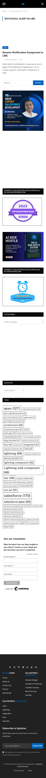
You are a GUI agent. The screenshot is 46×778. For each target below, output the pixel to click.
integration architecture (13, 449)
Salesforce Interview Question (14, 519)
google (17, 445)
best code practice (25, 433)
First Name (9, 566)
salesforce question (10, 523)
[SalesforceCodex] (23, 4)
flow (8, 444)
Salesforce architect (34, 506)
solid (23, 523)
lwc (9, 478)
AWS (26, 429)
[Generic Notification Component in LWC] (23, 37)
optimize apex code (24, 482)
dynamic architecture (30, 441)
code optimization (12, 437)
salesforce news (32, 519)
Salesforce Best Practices (13, 513)
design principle (11, 441)
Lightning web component (22, 470)
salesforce (17, 495)
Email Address (10, 557)
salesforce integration (13, 516)
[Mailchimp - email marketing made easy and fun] (17, 589)
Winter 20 (8, 527)
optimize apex (9, 482)
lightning (13, 453)
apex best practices (31, 409)
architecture (13, 425)
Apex (5, 47)
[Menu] (4, 4)
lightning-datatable (13, 458)
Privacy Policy (7, 755)
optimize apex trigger (11, 486)
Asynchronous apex (12, 429)
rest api (10, 490)
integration (31, 444)
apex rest (29, 417)
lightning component (19, 462)
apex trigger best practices (14, 421)
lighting (28, 449)
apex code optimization (12, 417)
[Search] (42, 4)
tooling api (34, 523)
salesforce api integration (13, 506)
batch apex (10, 433)
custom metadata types (31, 437)
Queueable (26, 486)
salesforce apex (17, 501)
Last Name (8, 574)
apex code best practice (15, 413)
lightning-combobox (32, 454)
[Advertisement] (23, 160)
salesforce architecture (13, 509)
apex (12, 408)
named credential (24, 478)
